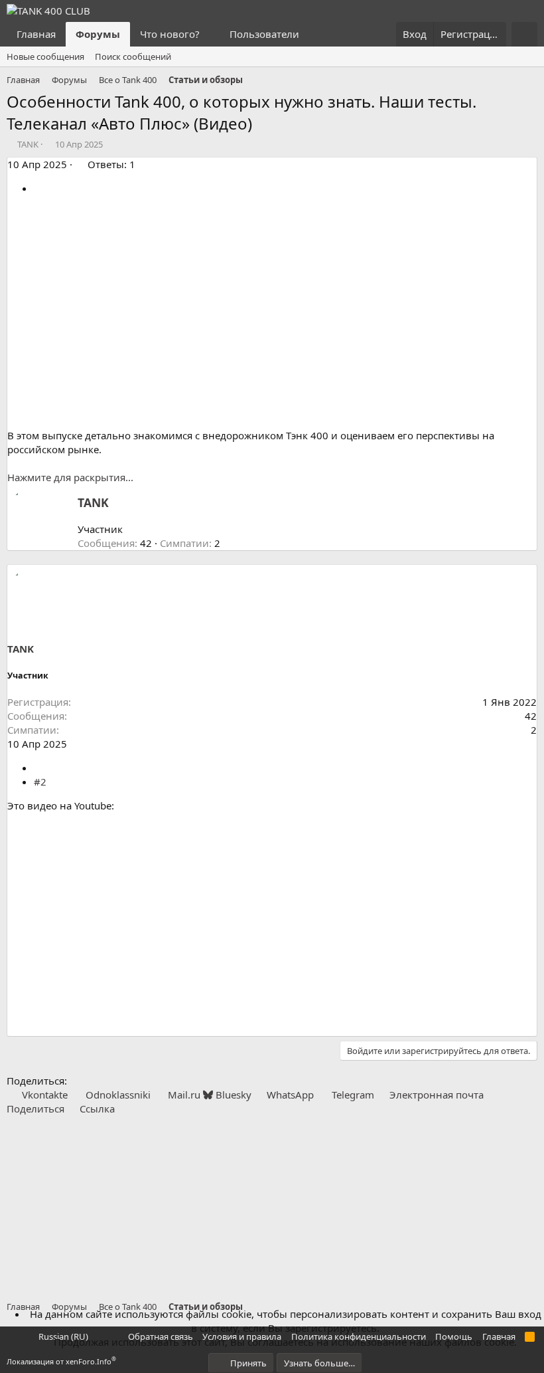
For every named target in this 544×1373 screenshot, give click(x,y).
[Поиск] (524, 34)
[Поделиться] (39, 188)
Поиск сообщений (133, 56)
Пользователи (264, 34)
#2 (40, 781)
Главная (36, 34)
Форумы (98, 34)
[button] (210, 34)
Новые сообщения (45, 56)
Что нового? (170, 34)
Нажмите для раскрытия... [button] (70, 477)
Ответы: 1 (111, 164)
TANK (27, 144)
